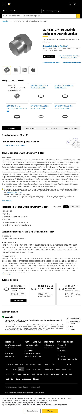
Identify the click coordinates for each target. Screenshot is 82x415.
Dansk (60, 364)
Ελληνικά (28, 369)
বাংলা (27, 364)
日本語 (64, 369)
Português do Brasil (29, 374)
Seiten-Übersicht (10, 356)
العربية (21, 364)
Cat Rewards (48, 348)
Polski (19, 374)
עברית (34, 369)
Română (39, 374)
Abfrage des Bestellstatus (32, 356)
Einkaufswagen (49, 345)
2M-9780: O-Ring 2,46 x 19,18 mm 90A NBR (63, 107)
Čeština (54, 364)
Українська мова (26, 379)
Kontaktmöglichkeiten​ (31, 345)
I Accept (50, 411)
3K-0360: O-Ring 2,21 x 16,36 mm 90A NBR (39, 86)
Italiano (58, 369)
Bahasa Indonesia (48, 369)
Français (14, 369)
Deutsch (21, 369)
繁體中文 (47, 364)
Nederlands (68, 364)
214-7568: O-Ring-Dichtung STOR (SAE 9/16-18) (17, 108)
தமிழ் (70, 374)
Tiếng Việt (35, 379)
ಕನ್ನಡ (69, 369)
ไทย (12, 379)
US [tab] (66, 207)
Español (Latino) (55, 374)
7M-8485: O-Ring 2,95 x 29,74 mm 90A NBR (39, 107)
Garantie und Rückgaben (32, 353)
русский (46, 374)
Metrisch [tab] (75, 207)
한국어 (7, 374)
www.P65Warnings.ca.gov (14, 192)
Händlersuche (28, 348)
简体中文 (40, 364)
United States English (12, 364)
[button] (69, 57)
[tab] (7, 70)
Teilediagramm (9, 348)
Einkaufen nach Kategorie (13, 345)
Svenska (64, 374)
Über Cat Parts (9, 353)
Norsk (13, 374)
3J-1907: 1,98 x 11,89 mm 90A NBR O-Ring (64, 86)
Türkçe (18, 379)
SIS (6, 351)
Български (32, 364)
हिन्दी (39, 369)
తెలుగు (7, 379)
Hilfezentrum (28, 351)
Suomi (7, 369)
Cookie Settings (34, 387)
